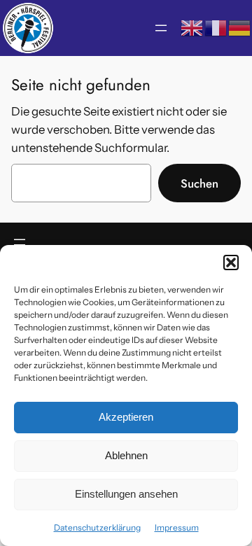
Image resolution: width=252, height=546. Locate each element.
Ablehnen (126, 455)
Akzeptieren (126, 417)
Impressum (177, 527)
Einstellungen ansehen (126, 494)
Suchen (199, 183)
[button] (231, 262)
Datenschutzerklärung (97, 527)
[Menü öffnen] (161, 28)
